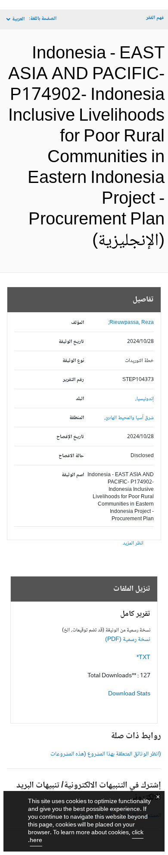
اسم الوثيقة (73, 475)
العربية (18, 19)
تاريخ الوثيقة (71, 342)
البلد (80, 399)
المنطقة (76, 418)
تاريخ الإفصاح (70, 437)
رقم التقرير (73, 380)
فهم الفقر (155, 17)
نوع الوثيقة (73, 361)
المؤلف (77, 323)
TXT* (143, 658)
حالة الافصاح (71, 456)
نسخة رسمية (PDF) (127, 639)
